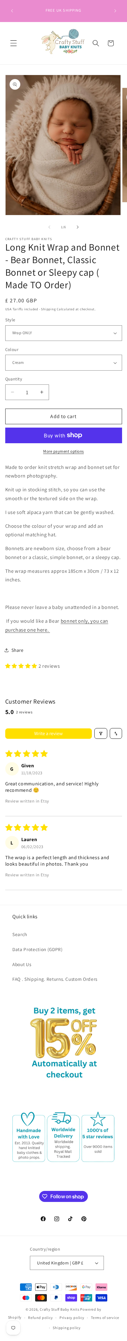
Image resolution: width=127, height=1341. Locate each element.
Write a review (48, 733)
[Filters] (100, 733)
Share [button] (17, 650)
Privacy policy (71, 1317)
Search (19, 934)
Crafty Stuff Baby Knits (60, 1309)
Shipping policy (67, 1327)
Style (10, 320)
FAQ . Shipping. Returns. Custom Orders (54, 979)
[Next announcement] (115, 11)
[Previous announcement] (12, 11)
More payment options (63, 451)
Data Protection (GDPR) (37, 949)
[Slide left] (49, 227)
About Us (21, 964)
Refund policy (40, 1317)
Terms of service (105, 1317)
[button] (13, 43)
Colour (12, 349)
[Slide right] (77, 227)
